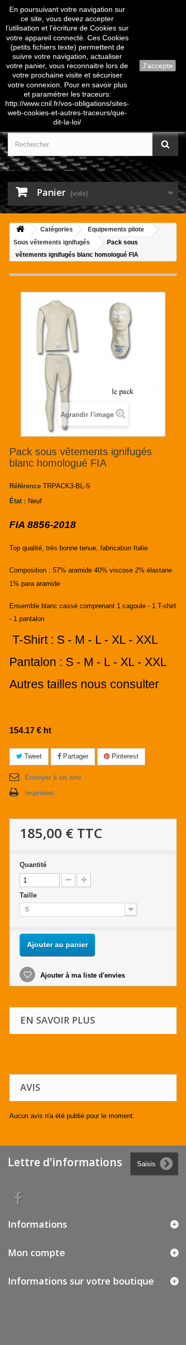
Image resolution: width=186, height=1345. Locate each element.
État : (17, 501)
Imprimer (39, 793)
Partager (74, 756)
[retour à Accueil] (20, 229)
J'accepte (157, 65)
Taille (29, 895)
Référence (25, 486)
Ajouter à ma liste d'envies (81, 975)
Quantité (33, 865)
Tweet (32, 756)
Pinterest (124, 756)
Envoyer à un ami (53, 777)
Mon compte (36, 1252)
